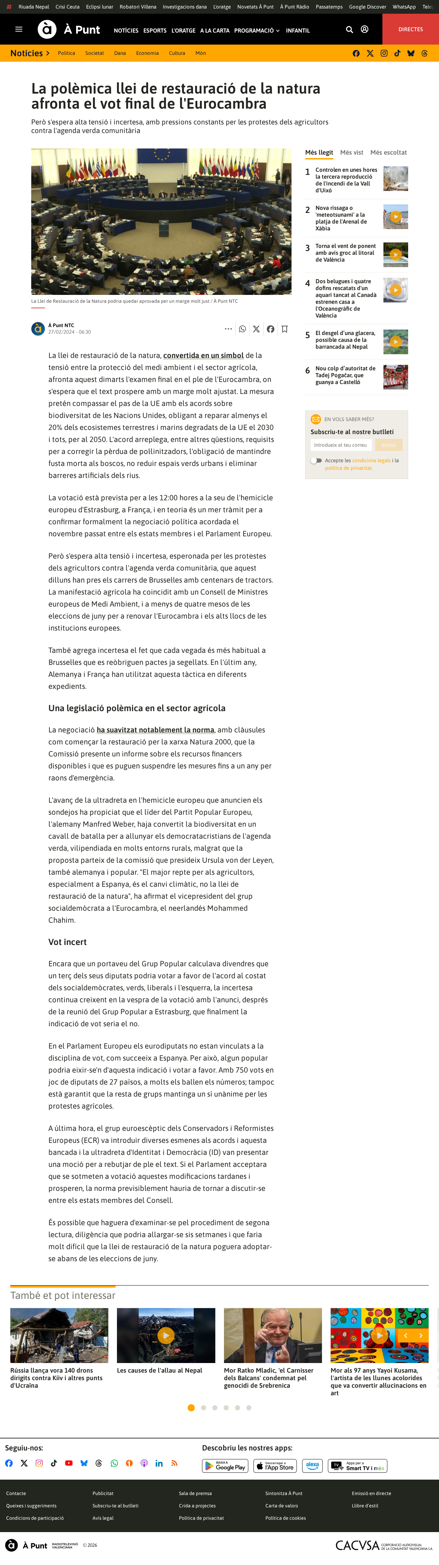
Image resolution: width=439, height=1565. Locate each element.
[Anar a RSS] (175, 1463)
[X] (370, 53)
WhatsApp (404, 7)
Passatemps (329, 7)
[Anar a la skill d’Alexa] (312, 1466)
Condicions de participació (35, 1518)
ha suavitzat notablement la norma (155, 729)
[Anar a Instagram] (41, 1463)
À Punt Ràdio (294, 7)
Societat (94, 53)
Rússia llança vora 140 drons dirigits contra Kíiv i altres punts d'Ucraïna (56, 1377)
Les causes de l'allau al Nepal (159, 1370)
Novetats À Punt (255, 7)
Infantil (298, 30)
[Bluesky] (411, 53)
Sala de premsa (195, 1493)
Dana (120, 53)
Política (66, 53)
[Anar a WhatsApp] (116, 1463)
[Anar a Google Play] (225, 1466)
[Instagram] (384, 53)
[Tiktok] (397, 53)
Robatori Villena (138, 7)
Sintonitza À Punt (283, 1493)
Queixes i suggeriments (31, 1505)
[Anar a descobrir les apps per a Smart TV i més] (358, 1466)
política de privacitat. (349, 468)
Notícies (126, 30)
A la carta (214, 30)
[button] (191, 1407)
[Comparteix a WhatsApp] (242, 329)
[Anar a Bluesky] (86, 1463)
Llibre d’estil (365, 1505)
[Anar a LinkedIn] (160, 1463)
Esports (155, 30)
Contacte (16, 1493)
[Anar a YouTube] (70, 1463)
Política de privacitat (201, 1518)
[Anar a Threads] (101, 1463)
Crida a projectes (197, 1505)
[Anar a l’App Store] (275, 1466)
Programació (254, 30)
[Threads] (425, 53)
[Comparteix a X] (256, 329)
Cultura (177, 53)
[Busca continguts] (349, 30)
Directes (411, 29)
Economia (147, 53)
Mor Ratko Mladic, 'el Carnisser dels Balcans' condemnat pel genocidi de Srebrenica (268, 1377)
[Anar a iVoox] (130, 1463)
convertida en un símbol (203, 355)
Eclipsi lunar (99, 7)
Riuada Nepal (34, 7)
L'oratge (222, 7)
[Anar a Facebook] (10, 1463)
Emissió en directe (371, 1493)
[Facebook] (356, 53)
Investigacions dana (185, 7)
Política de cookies (285, 1518)
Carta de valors (281, 1505)
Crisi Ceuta (68, 7)
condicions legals (371, 460)
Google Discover (367, 7)
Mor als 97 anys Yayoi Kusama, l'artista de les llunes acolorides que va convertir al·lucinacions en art (379, 1381)
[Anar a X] (26, 1463)
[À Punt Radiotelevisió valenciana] (41, 1545)
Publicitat (103, 1493)
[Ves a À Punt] (69, 29)
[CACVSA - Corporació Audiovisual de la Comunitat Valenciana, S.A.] (384, 1545)
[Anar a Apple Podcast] (146, 1463)
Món (200, 53)
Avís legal (103, 1518)
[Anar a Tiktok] (55, 1463)
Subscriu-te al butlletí (116, 1505)
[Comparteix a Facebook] (270, 329)
